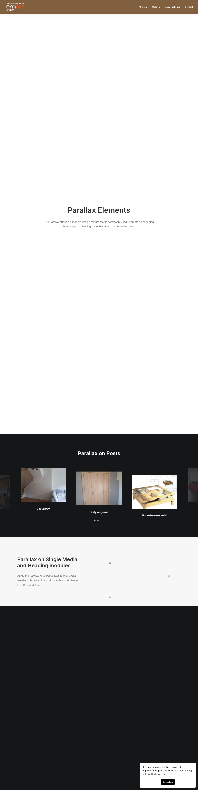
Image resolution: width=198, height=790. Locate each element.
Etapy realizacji (172, 7)
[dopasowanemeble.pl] (15, 7)
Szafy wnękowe (99, 512)
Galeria (156, 7)
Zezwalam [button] (168, 782)
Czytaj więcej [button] (158, 774)
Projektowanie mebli (154, 515)
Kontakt (189, 7)
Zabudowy (43, 508)
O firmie (143, 7)
